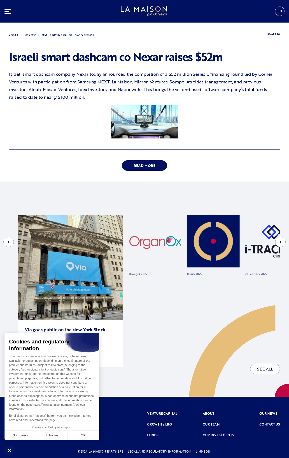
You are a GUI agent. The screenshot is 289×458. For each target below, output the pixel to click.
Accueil (13, 35)
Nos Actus (30, 35)
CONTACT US (269, 424)
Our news (268, 413)
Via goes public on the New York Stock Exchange (65, 332)
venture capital (162, 413)
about (208, 413)
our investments (218, 435)
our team (211, 424)
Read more (144, 165)
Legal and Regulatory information (159, 451)
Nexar (82, 74)
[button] (8, 242)
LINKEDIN (203, 451)
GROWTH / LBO (159, 424)
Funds (152, 435)
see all (265, 369)
